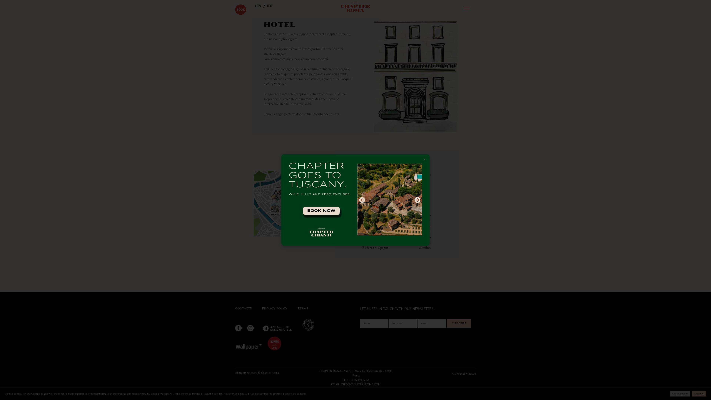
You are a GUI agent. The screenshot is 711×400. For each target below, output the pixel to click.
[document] (355, 200)
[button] (424, 159)
